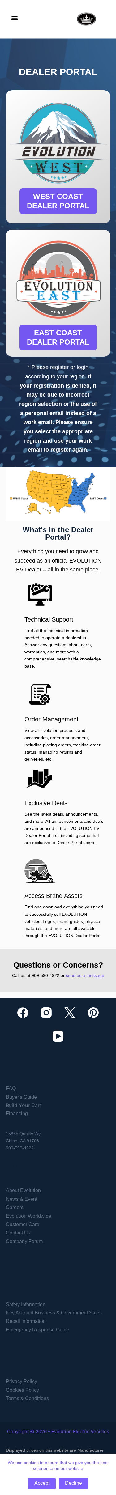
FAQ (11, 1088)
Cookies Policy (22, 1390)
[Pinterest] (93, 1012)
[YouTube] (58, 1036)
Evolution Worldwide (28, 1216)
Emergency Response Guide (37, 1329)
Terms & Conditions (27, 1398)
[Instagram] (46, 1012)
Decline (73, 1483)
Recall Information (26, 1321)
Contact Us (18, 1232)
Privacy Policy (21, 1381)
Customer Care (22, 1224)
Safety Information (25, 1304)
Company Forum (24, 1241)
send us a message (85, 975)
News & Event (21, 1199)
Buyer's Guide (21, 1097)
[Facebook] (22, 1012)
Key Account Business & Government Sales (54, 1312)
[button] (14, 17)
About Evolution (23, 1190)
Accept (41, 1483)
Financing (17, 1113)
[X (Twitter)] (69, 1012)
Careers (15, 1207)
